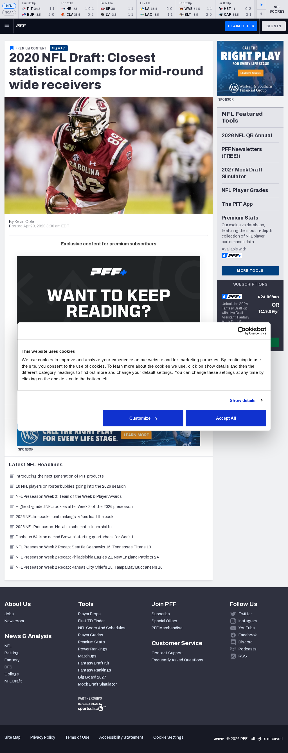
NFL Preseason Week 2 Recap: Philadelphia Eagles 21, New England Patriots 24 (87, 557)
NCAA (9, 12)
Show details (242, 400)
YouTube (246, 628)
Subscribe (161, 614)
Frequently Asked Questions (177, 660)
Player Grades (90, 635)
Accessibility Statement (121, 737)
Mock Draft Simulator (97, 684)
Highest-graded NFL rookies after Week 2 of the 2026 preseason (75, 507)
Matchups (87, 656)
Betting (11, 653)
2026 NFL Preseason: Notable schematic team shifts (64, 527)
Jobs (9, 614)
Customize (139, 418)
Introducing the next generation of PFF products (60, 476)
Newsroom (14, 621)
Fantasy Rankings (94, 670)
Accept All (226, 418)
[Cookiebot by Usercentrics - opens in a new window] (241, 330)
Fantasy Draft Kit (93, 663)
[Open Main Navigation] (6, 26)
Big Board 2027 (92, 677)
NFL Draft (13, 681)
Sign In (273, 26)
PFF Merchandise (167, 628)
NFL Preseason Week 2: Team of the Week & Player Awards (69, 496)
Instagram (247, 621)
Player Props (89, 614)
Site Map (12, 737)
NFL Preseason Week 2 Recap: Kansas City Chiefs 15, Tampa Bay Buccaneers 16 (89, 567)
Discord (245, 642)
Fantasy (11, 660)
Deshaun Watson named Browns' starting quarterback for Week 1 (75, 537)
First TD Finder (91, 621)
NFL (9, 5)
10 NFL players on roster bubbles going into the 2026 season (71, 486)
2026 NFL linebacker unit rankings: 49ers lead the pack (64, 517)
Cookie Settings (168, 737)
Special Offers (164, 621)
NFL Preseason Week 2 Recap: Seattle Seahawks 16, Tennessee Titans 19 (83, 547)
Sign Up (59, 48)
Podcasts (247, 649)
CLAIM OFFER (241, 26)
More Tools (250, 271)
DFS (8, 667)
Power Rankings (92, 649)
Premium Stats (91, 642)
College (11, 674)
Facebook (247, 635)
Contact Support (167, 653)
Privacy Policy (42, 737)
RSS (242, 656)
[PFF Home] (21, 26)
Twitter (245, 614)
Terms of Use (77, 737)
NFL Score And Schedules (101, 628)
